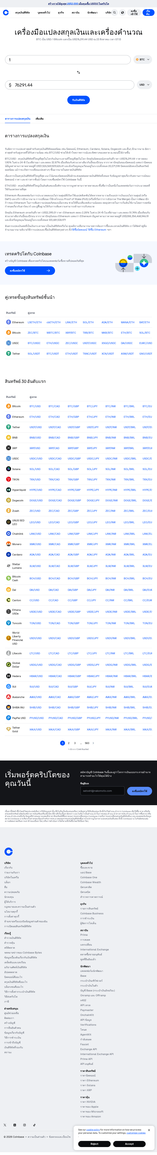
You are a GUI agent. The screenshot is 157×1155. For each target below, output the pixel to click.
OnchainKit (87, 1020)
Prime (84, 940)
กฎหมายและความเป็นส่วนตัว (20, 912)
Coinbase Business (91, 918)
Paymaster (87, 1015)
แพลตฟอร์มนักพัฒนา (91, 976)
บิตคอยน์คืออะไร (13, 982)
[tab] (18, 119)
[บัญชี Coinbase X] (5, 1131)
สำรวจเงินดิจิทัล (12, 943)
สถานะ (8, 1057)
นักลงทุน (9, 902)
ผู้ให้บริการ (10, 907)
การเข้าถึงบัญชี (12, 1047)
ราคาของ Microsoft (91, 1116)
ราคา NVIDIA (87, 1107)
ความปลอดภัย (12, 897)
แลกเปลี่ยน (86, 949)
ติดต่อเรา (9, 1023)
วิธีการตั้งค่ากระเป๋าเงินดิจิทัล (19, 997)
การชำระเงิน (87, 923)
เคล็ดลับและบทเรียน (15, 967)
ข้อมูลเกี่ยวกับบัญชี (14, 1038)
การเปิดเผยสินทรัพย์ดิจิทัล (17, 931)
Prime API (86, 1064)
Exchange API (88, 1054)
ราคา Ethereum (89, 1085)
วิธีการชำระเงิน (12, 1042)
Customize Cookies (136, 1133)
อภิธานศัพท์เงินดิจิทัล (15, 972)
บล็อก (7, 887)
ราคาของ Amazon (90, 1121)
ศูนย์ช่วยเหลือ (11, 1018)
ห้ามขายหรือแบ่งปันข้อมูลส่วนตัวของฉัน (25, 926)
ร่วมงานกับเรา (12, 877)
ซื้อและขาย (86, 872)
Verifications (88, 1030)
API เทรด (85, 1010)
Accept (129, 1143)
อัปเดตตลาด (10, 977)
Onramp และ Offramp (93, 1000)
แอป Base (86, 877)
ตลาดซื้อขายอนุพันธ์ (91, 959)
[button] (151, 12)
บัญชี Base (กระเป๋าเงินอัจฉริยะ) (97, 995)
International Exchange (94, 954)
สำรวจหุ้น (9, 948)
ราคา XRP (86, 1095)
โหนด (83, 1035)
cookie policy (93, 1129)
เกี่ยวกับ (8, 872)
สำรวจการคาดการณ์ (91, 902)
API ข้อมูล (86, 1025)
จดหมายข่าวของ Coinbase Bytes (23, 957)
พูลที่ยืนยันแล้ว (88, 964)
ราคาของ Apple (89, 1112)
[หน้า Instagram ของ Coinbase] (24, 1131)
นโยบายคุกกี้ (11, 916)
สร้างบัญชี (9, 1028)
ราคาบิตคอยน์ (88, 1080)
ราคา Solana (87, 1090)
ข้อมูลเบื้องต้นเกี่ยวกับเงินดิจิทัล (20, 962)
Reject (94, 1143)
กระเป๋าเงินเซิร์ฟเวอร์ (91, 986)
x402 (83, 1005)
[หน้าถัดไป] (93, 743)
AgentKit (85, 1039)
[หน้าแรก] (5, 12)
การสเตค (85, 945)
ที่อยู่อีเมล (84, 773)
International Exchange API (97, 1059)
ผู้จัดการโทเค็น (88, 928)
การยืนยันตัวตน (12, 1033)
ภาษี (6, 1006)
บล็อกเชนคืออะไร (13, 992)
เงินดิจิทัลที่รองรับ (13, 1052)
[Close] (149, 1130)
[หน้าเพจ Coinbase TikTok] (34, 1131)
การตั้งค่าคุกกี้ (11, 921)
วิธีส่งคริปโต (10, 1001)
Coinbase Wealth (90, 887)
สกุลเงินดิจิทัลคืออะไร (15, 987)
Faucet (84, 1049)
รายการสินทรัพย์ (89, 913)
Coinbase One (88, 882)
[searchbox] (144, 85)
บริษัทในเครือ (11, 882)
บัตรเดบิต (85, 897)
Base (83, 981)
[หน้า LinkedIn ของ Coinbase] (14, 1131)
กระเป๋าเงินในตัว (89, 990)
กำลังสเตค (86, 1044)
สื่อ (5, 892)
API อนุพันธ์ (86, 1069)
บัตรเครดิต (86, 892)
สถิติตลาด (9, 953)
